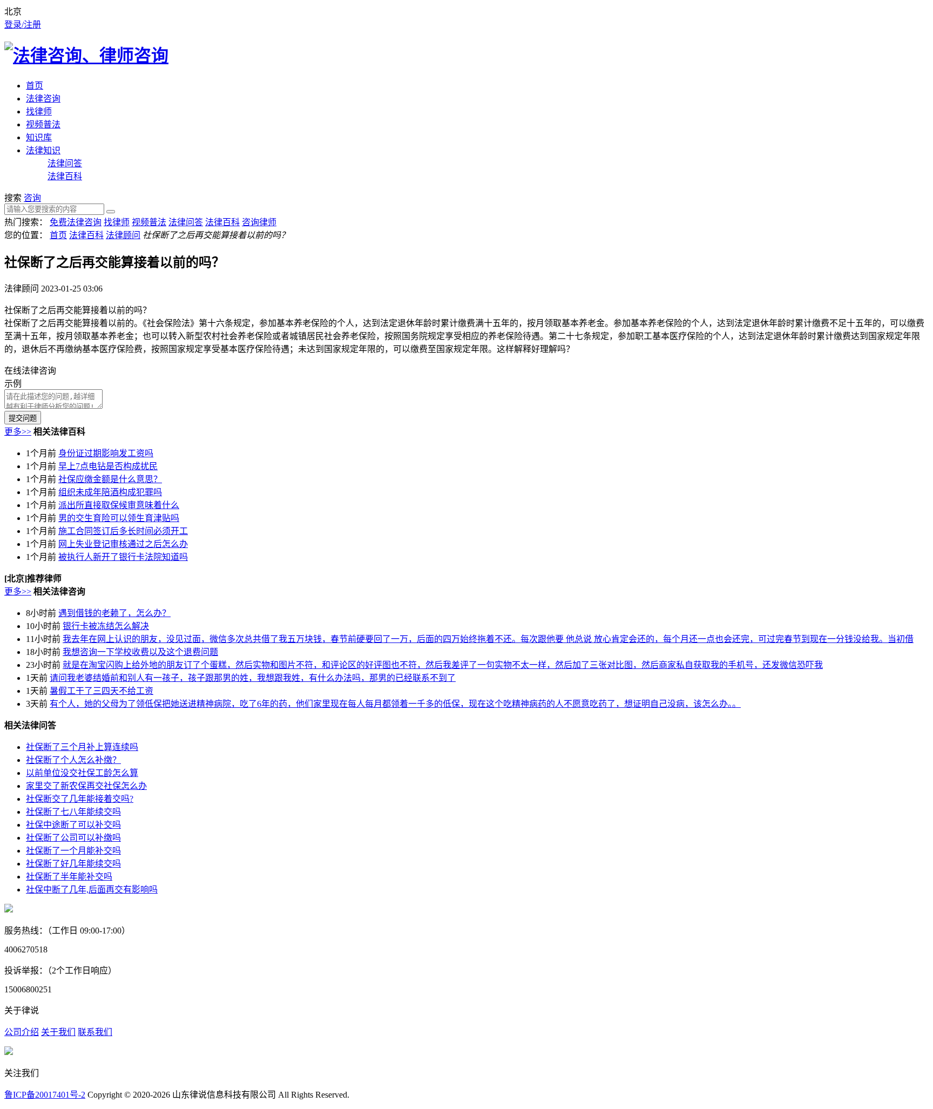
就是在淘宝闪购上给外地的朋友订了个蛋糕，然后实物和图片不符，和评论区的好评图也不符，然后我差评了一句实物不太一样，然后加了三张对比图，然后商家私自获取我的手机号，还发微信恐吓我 (443, 665)
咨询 (32, 197)
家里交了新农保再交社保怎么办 (86, 785)
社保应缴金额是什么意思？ (110, 479)
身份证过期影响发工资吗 (105, 453)
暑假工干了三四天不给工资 (101, 690)
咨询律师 (259, 222)
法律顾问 (123, 235)
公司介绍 (21, 1032)
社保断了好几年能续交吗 (73, 863)
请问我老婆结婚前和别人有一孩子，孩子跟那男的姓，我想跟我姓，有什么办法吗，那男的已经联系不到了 (253, 677)
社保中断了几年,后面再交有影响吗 (92, 889)
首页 (34, 85)
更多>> (17, 431)
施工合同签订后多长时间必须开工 (123, 531)
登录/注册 (22, 24)
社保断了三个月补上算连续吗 (82, 747)
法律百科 (65, 176)
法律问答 (65, 163)
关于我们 (58, 1032)
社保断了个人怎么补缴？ (73, 760)
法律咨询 (43, 98)
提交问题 (23, 418)
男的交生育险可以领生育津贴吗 (118, 518)
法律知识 (43, 150)
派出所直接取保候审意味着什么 (118, 505)
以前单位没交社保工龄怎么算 (82, 772)
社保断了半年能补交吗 (69, 876)
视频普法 (43, 124)
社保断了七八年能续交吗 (73, 811)
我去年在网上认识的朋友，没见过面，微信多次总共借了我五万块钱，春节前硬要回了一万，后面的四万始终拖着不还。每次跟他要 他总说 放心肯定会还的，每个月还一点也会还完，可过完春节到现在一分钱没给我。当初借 (488, 639)
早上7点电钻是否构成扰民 (108, 466)
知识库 (39, 137)
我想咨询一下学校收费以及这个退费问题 (140, 652)
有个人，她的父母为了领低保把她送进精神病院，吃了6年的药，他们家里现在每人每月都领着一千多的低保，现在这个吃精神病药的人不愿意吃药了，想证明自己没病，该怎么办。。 (395, 703)
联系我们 (95, 1032)
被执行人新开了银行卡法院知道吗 (123, 557)
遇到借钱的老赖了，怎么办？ (114, 613)
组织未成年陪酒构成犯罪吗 (110, 492)
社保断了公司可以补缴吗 (73, 837)
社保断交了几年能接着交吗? (79, 798)
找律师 (39, 111)
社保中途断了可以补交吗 (73, 824)
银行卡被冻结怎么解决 (106, 626)
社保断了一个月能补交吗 (73, 850)
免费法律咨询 (76, 222)
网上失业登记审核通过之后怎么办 (123, 544)
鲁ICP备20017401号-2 (44, 1094)
